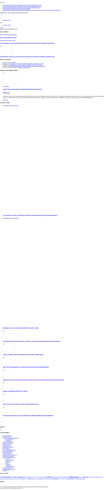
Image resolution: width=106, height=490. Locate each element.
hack (71, 477)
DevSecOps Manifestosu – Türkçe (8, 37)
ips (93, 477)
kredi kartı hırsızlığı (10, 478)
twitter (61, 478)
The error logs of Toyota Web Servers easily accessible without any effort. (21, 404)
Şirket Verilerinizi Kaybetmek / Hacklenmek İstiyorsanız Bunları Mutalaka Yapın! (21, 7)
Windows (5, 470)
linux (15, 478)
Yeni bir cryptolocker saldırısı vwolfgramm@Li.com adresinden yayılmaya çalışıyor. (23, 354)
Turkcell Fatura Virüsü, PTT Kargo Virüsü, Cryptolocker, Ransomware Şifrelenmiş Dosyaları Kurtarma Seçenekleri (31, 341)
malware (18, 478)
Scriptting (8, 465)
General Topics (6, 86)
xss (75, 478)
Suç (59, 478)
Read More (5, 100)
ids (88, 477)
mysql (26, 478)
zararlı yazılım (82, 478)
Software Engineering (8, 457)
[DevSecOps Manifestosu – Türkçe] (8, 34)
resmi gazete (37, 478)
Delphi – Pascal (9, 460)
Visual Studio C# (10, 466)
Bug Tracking (9, 439)
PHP (7, 462)
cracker (33, 477)
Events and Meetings (7, 442)
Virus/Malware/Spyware (8, 469)
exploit (49, 477)
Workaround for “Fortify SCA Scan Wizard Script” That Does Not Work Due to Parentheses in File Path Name (27, 56)
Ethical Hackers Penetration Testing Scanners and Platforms (16, 9)
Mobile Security (6, 452)
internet (91, 477)
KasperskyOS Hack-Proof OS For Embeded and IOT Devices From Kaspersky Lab (22, 5)
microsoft (22, 478)
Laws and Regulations (8, 451)
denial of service (41, 477)
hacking (76, 477)
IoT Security (6, 448)
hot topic (85, 477)
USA (64, 478)
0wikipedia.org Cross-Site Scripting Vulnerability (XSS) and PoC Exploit (27, 63)
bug (31, 477)
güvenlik (64, 477)
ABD (1, 477)
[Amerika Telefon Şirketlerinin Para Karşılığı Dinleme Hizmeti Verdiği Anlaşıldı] (12, 83)
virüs (66, 478)
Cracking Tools (6, 435)
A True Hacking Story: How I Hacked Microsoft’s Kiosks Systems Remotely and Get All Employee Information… (27, 43)
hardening (81, 477)
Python (7, 464)
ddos (36, 477)
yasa (77, 478)
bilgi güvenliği (17, 477)
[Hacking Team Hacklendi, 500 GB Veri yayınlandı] (9, 388)
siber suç (50, 478)
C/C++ (7, 458)
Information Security (7, 447)
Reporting (8, 440)
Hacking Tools (6, 446)
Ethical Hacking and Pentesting (10, 438)
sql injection (55, 478)
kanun (97, 477)
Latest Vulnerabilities (7, 449)
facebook (54, 477)
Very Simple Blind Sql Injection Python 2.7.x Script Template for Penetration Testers (22, 6)
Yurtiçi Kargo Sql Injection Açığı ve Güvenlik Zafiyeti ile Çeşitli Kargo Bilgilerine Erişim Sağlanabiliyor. (28, 415)
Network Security (7, 453)
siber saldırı (45, 478)
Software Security (7, 468)
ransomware (31, 478)
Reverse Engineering (7, 456)
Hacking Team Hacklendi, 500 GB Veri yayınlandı (15, 391)
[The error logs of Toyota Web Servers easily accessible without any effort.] (9, 401)
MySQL (8, 461)
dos (45, 477)
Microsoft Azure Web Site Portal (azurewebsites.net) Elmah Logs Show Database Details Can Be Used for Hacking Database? (32, 10)
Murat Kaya (5, 63)
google (60, 477)
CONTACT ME (6, 20)
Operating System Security (9, 455)
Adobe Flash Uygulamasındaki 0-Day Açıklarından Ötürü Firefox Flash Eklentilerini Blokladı (26, 367)
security (41, 478)
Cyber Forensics (6, 436)
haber (68, 477)
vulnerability (71, 478)
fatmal (57, 477)
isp (95, 477)
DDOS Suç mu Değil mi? (24, 67)
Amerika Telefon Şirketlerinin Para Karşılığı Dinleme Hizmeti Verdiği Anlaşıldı (22, 89)
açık (12, 477)
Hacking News (6, 444)
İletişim (14, 62)
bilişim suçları (26, 477)
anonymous (7, 477)
